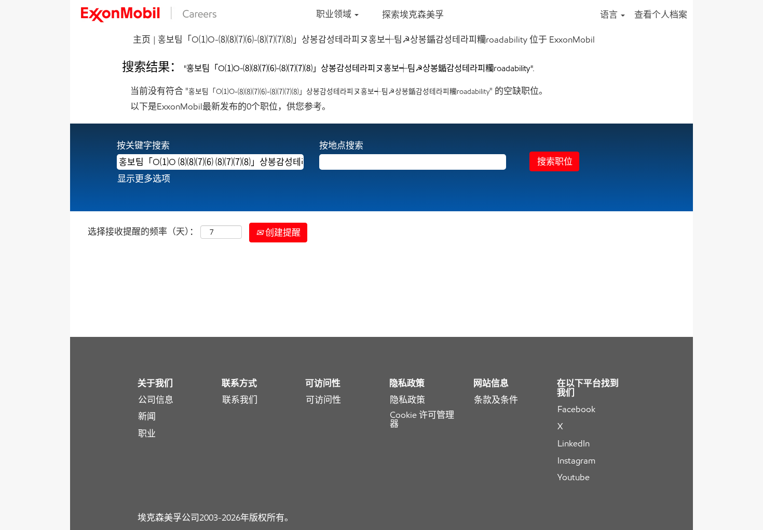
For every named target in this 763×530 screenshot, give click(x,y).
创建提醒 (282, 232)
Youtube (573, 477)
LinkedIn (573, 444)
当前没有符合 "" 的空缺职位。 (339, 91)
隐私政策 (407, 400)
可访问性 (323, 400)
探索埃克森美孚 (413, 14)
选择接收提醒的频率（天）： (143, 231)
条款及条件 (496, 400)
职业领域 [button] (334, 14)
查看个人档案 (660, 14)
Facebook (576, 409)
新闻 (147, 417)
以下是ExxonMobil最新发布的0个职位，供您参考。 (230, 106)
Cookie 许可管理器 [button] (422, 419)
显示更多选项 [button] (143, 178)
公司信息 (155, 400)
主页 (142, 39)
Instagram (576, 461)
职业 (147, 434)
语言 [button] (610, 14)
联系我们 (239, 400)
